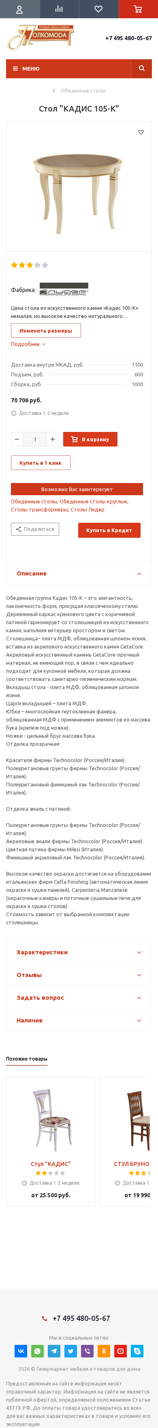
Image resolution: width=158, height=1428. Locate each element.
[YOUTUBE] (120, 1351)
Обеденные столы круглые (93, 501)
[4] (38, 265)
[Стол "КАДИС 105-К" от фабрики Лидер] (79, 184)
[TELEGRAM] (54, 1351)
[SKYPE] (137, 1351)
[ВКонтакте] (21, 1351)
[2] (22, 265)
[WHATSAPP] (37, 1351)
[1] (15, 265)
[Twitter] (70, 1351)
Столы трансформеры (39, 509)
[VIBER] (87, 1351)
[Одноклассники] (104, 1351)
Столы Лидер (87, 509)
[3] (30, 265)
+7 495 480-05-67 (128, 38)
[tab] (28, 344)
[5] (45, 265)
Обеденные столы (34, 501)
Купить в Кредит (109, 530)
